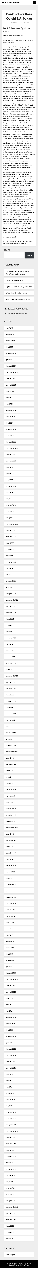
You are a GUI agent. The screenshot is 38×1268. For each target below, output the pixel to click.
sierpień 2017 (11, 916)
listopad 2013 (11, 1201)
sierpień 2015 (11, 1068)
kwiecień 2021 (11, 638)
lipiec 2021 (10, 619)
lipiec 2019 (10, 771)
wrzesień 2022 (11, 530)
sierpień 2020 (11, 688)
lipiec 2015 (10, 1074)
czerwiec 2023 (11, 473)
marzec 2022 (10, 568)
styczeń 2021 (11, 657)
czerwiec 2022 (11, 549)
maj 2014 (9, 1163)
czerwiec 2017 (11, 929)
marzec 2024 (10, 416)
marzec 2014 (10, 1175)
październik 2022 (12, 524)
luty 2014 (9, 1182)
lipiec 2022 (10, 543)
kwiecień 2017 (11, 941)
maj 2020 (9, 707)
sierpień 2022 (11, 537)
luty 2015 (9, 1106)
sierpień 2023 (11, 461)
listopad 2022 (11, 518)
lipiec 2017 (10, 922)
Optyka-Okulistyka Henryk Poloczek (19, 287)
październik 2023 (12, 448)
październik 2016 (12, 979)
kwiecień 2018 (11, 865)
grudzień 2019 (11, 739)
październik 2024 (12, 372)
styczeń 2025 (11, 353)
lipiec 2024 (10, 391)
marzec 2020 (10, 720)
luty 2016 (9, 1030)
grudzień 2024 (11, 360)
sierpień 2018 (11, 840)
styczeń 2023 (11, 505)
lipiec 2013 (10, 1226)
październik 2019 (12, 752)
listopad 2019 (11, 745)
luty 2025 (9, 347)
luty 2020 (9, 726)
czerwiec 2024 (11, 398)
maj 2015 (9, 1087)
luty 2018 (9, 878)
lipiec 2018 (10, 847)
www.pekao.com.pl (9, 237)
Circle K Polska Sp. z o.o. (14, 280)
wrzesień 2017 (11, 910)
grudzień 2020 (11, 663)
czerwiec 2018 (11, 853)
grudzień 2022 (11, 511)
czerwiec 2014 (11, 1156)
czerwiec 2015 (11, 1081)
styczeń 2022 (11, 581)
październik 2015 (12, 1055)
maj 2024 (9, 404)
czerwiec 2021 (11, 625)
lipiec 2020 (10, 695)
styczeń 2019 (11, 809)
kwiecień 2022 (11, 562)
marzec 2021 (10, 644)
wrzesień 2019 (11, 758)
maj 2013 (9, 1239)
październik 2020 (12, 676)
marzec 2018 (10, 872)
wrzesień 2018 (11, 834)
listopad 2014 (11, 1125)
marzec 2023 (10, 492)
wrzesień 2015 (11, 1061)
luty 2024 (9, 423)
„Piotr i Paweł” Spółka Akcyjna (16, 293)
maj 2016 (9, 1011)
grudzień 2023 (11, 435)
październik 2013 (12, 1207)
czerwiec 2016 (11, 1005)
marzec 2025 (10, 341)
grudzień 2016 (11, 967)
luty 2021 (9, 650)
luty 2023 (9, 499)
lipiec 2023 (10, 467)
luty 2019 (9, 802)
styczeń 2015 (11, 1112)
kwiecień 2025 (11, 334)
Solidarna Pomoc (11, 2)
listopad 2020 (11, 669)
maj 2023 (9, 480)
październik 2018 (12, 828)
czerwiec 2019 (11, 777)
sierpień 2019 (11, 764)
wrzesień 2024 (11, 379)
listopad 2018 (11, 821)
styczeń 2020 (11, 733)
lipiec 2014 (10, 1150)
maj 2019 (9, 783)
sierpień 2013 (11, 1220)
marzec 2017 (10, 948)
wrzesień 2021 (11, 606)
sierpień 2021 (11, 613)
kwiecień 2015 (11, 1093)
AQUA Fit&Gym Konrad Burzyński (18, 299)
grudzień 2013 (11, 1194)
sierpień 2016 (11, 992)
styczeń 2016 (11, 1036)
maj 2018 (9, 859)
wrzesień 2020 (11, 682)
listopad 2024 (11, 366)
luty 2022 (9, 575)
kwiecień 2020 (11, 714)
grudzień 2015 (11, 1042)
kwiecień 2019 (11, 790)
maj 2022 (9, 556)
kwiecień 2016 (11, 1017)
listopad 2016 (11, 973)
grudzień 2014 (11, 1118)
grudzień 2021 (11, 587)
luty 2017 (9, 954)
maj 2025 (9, 328)
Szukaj (7, 250)
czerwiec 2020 (11, 701)
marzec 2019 (10, 796)
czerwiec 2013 (11, 1232)
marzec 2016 (10, 1024)
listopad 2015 (11, 1049)
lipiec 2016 (10, 998)
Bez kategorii (11, 1255)
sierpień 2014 (11, 1144)
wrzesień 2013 (11, 1213)
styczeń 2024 (11, 429)
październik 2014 (12, 1131)
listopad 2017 (11, 897)
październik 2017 (12, 903)
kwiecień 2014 (11, 1169)
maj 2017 (9, 935)
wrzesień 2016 (11, 986)
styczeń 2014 (11, 1188)
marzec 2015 (10, 1099)
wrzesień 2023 (11, 454)
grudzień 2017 (11, 891)
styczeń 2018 (11, 884)
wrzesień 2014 (11, 1137)
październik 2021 (12, 600)
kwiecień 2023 (11, 486)
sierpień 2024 (11, 385)
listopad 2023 (11, 442)
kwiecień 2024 (11, 410)
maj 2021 (9, 632)
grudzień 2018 (11, 815)
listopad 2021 (11, 594)
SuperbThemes (14, 1265)
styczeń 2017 (11, 960)
